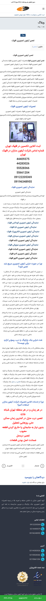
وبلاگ (39, 27)
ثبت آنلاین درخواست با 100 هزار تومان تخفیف (29, 15)
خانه (43, 27)
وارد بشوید (25, 482)
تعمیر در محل (16, 382)
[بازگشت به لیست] (23, 466)
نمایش (35, 47)
